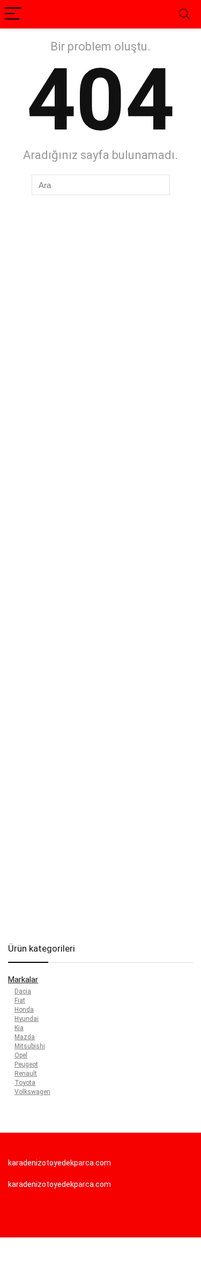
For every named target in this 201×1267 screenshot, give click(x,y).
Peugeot (26, 1064)
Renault (25, 1073)
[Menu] (13, 14)
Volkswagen (32, 1092)
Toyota (24, 1082)
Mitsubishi (29, 1046)
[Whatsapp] (25, 1253)
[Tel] (75, 1253)
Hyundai (26, 1019)
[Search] (184, 14)
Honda (24, 1009)
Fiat (19, 1000)
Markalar (23, 979)
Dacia (22, 991)
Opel (20, 1055)
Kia (19, 1028)
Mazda (24, 1037)
